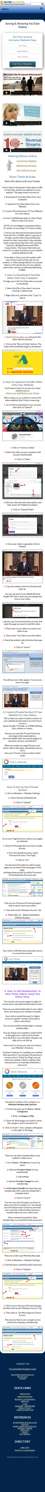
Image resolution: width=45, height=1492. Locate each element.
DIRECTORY (25, 1448)
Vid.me (36, 393)
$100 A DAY (25, 1430)
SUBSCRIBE (19, 1406)
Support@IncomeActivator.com (22, 1375)
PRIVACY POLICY (25, 1408)
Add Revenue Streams (26, 165)
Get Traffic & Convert (26, 170)
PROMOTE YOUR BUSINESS (25, 1450)
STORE (24, 1404)
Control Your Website (26, 161)
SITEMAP (22, 1379)
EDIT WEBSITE (25, 1434)
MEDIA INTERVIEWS (24, 1397)
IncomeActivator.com (28, 1457)
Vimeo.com (11, 393)
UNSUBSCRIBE (29, 1406)
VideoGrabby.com (20, 337)
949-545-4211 (22, 1377)
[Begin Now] (22, 64)
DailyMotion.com (24, 393)
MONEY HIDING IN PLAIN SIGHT (25, 1426)
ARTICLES (25, 1424)
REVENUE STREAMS (25, 1428)
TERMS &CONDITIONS (24, 1410)
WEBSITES (25, 1401)
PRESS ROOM (25, 1394)
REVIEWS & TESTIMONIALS (25, 1399)
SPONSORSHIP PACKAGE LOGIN (25, 1423)
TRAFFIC (25, 1432)
